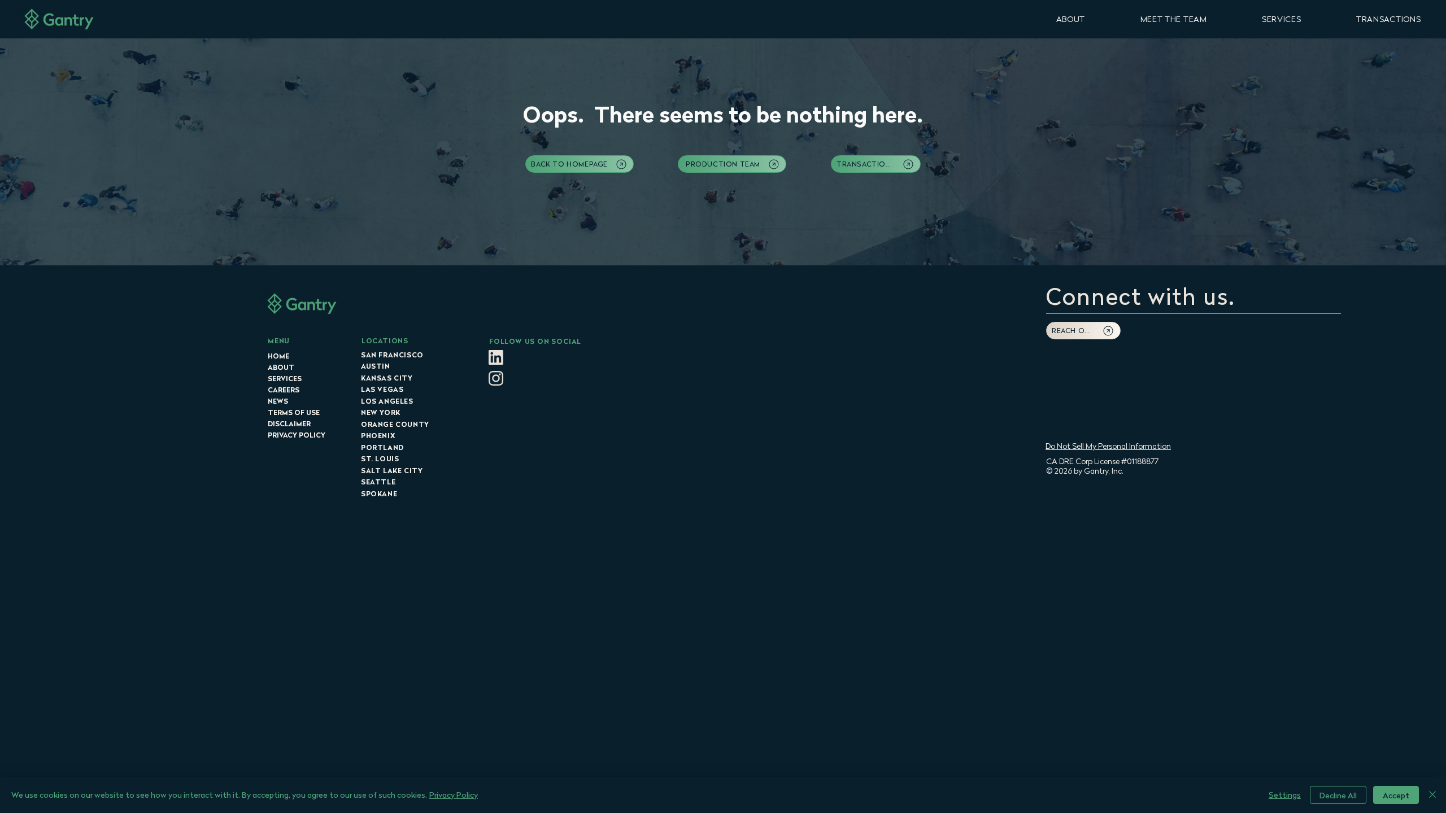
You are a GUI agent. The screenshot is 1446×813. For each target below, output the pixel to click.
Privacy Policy (453, 794)
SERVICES (285, 378)
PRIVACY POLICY (296, 435)
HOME (278, 356)
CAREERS (283, 390)
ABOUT (281, 367)
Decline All (1338, 795)
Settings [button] (1285, 794)
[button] (1070, 18)
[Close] (1432, 795)
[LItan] (496, 357)
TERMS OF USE (294, 412)
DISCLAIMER (289, 423)
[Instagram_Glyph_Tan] (496, 378)
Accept (1396, 795)
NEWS (278, 401)
